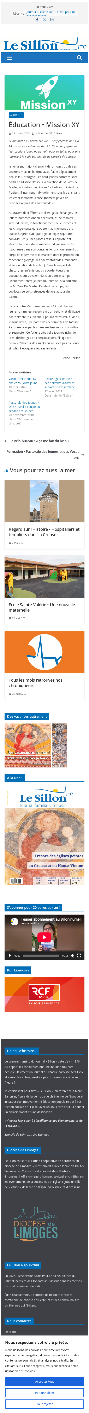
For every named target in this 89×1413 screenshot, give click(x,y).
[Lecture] (10, 956)
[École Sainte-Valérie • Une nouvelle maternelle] (44, 558)
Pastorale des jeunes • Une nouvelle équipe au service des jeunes (24, 406)
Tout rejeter (44, 1404)
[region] (44, 1374)
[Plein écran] (79, 956)
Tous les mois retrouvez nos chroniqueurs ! (36, 682)
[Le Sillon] (44, 39)
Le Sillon (39, 133)
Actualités (16, 115)
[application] (44, 937)
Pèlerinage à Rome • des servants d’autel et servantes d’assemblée (59, 383)
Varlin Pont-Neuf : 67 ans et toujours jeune (23, 381)
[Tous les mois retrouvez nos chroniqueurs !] (44, 634)
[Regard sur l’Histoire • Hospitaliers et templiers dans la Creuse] (44, 483)
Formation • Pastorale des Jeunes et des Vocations (42, 454)
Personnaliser (44, 1393)
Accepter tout (44, 1381)
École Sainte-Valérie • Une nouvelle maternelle (42, 607)
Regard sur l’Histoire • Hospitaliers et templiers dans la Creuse (44, 531)
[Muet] (72, 956)
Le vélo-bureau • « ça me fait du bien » (39, 441)
